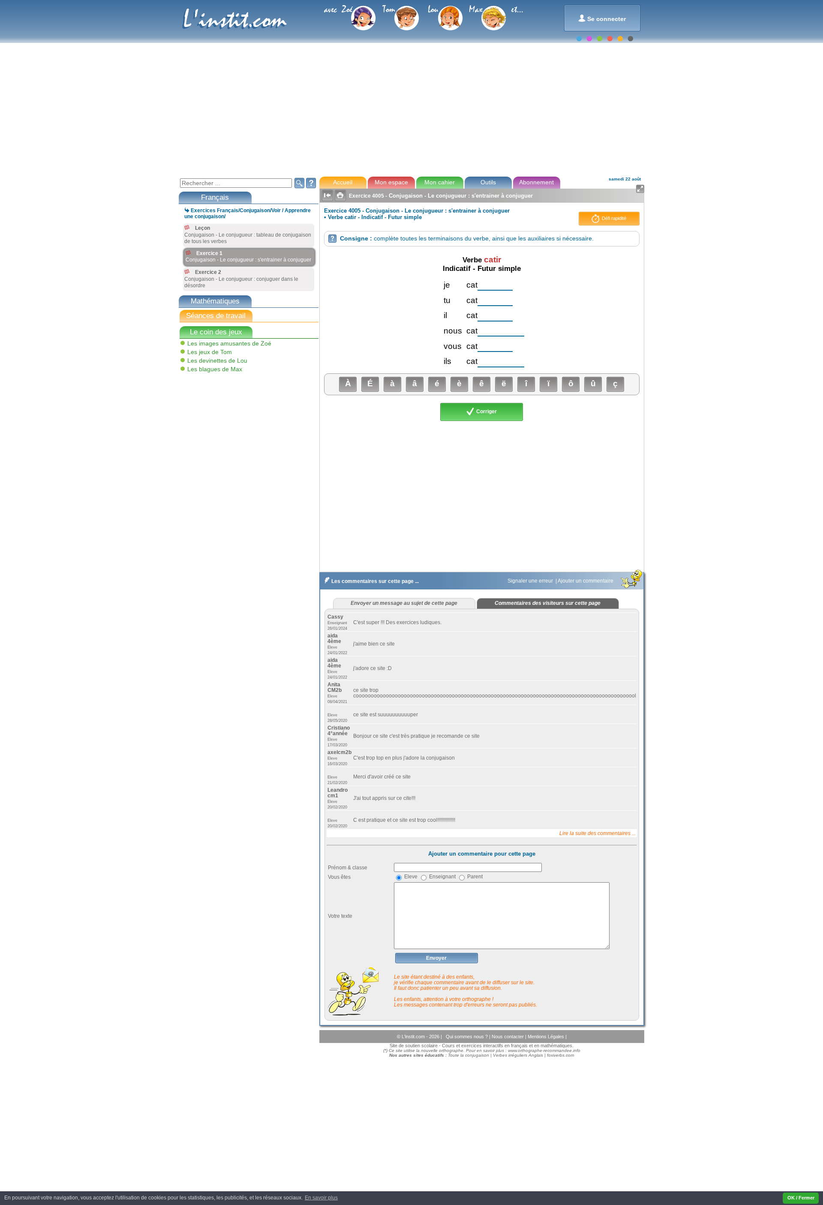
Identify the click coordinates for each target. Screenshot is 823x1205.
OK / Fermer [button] (800, 1197)
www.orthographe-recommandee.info (544, 1050)
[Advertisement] (411, 109)
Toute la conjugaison (468, 1055)
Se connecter (602, 18)
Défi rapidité (613, 218)
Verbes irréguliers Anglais (518, 1055)
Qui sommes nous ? (467, 1036)
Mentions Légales (546, 1036)
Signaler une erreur (531, 581)
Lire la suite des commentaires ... (597, 833)
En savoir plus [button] (321, 1198)
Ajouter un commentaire (586, 581)
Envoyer (436, 958)
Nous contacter (508, 1036)
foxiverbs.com (560, 1055)
